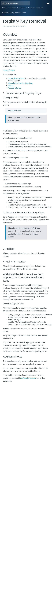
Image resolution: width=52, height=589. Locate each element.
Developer (21, 8)
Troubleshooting (8, 12)
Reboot (11, 85)
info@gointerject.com (27, 378)
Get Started (12, 8)
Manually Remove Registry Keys (20, 83)
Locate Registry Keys (16, 78)
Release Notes (20, 12)
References (30, 8)
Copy (42, 111)
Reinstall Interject (14, 88)
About (4, 8)
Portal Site (40, 8)
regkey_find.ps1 (9, 70)
